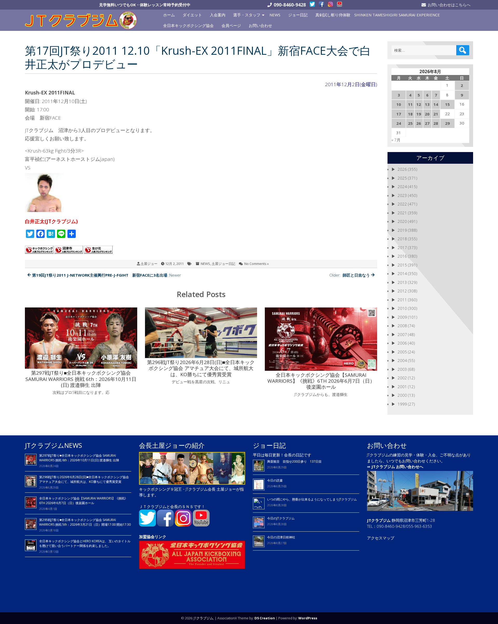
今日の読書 (275, 480)
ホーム (169, 14)
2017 (402, 247)
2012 (402, 290)
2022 (402, 204)
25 (410, 123)
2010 (402, 308)
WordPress (307, 618)
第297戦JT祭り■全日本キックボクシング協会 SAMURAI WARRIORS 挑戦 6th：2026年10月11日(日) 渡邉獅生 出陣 (79, 457)
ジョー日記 (298, 14)
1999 (402, 404)
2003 (402, 369)
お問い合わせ (260, 25)
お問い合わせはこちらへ (449, 4)
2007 (402, 334)
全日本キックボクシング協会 (188, 25)
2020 (402, 221)
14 (435, 104)
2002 (402, 377)
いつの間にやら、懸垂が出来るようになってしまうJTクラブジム (312, 499)
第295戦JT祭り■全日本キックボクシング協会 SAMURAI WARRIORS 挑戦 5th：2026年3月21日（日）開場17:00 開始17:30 (85, 522)
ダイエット (192, 14)
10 (398, 104)
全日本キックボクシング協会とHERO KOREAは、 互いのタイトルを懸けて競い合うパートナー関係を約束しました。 (84, 543)
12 (418, 104)
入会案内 (217, 14)
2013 (402, 282)
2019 (402, 230)
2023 (402, 195)
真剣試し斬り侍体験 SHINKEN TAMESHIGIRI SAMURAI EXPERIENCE (377, 14)
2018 (402, 238)
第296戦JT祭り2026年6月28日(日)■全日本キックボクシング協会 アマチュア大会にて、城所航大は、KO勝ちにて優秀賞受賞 (84, 479)
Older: (349, 275)
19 (418, 113)
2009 (402, 317)
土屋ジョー (149, 263)
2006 (402, 343)
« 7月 (395, 139)
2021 (402, 212)
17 (398, 113)
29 (447, 123)
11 (410, 104)
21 (435, 113)
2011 (402, 299)
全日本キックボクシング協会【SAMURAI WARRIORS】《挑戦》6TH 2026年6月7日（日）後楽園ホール (83, 500)
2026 (402, 169)
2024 (402, 186)
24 (398, 123)
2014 (402, 273)
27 (427, 123)
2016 (402, 256)
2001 (402, 386)
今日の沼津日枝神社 (281, 537)
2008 (402, 325)
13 (427, 104)
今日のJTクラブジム (281, 518)
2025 (402, 178)
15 (447, 104)
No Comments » (256, 263)
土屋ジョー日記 (223, 263)
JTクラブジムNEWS (53, 445)
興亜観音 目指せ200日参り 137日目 (296, 461)
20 (427, 113)
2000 (402, 395)
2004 (402, 360)
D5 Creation (264, 618)
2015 (402, 265)
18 (410, 113)
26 (418, 123)
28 (435, 123)
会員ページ (231, 25)
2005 (402, 351)
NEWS (274, 14)
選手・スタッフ (246, 14)
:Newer (106, 275)
